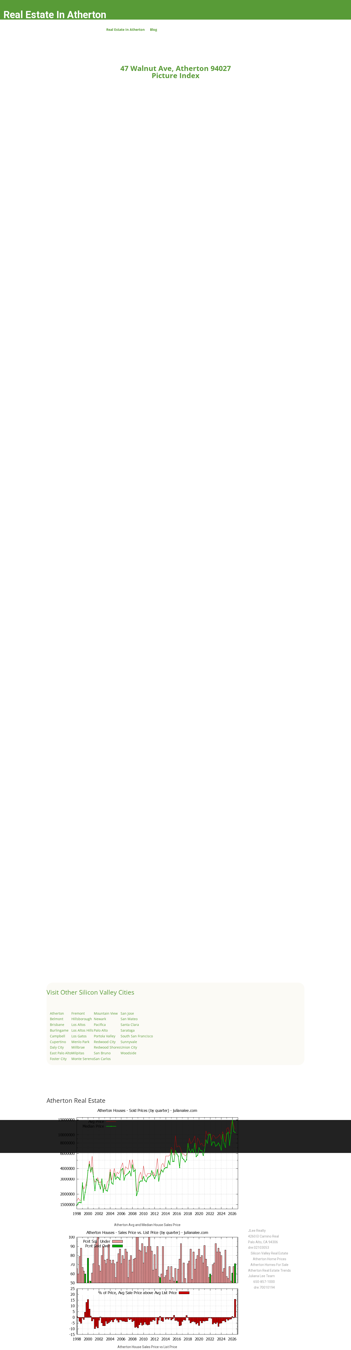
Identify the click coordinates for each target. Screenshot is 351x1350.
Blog (153, 30)
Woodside (128, 1053)
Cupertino (58, 1041)
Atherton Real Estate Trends (269, 1270)
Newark (100, 1019)
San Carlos (102, 1058)
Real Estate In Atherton (125, 30)
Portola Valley (104, 1036)
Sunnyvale (129, 1041)
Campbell (57, 1036)
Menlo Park (80, 1041)
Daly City (57, 1047)
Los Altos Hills (82, 1030)
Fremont (78, 1013)
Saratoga (128, 1030)
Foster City (58, 1058)
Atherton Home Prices (269, 1259)
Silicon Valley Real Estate (269, 1253)
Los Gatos (79, 1036)
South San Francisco (137, 1036)
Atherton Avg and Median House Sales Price (147, 1225)
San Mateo (129, 1019)
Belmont (56, 1019)
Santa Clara (130, 1024)
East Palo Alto (60, 1053)
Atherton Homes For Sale (269, 1265)
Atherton (57, 1013)
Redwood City (105, 1041)
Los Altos (78, 1024)
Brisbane (57, 1024)
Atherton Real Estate (76, 1100)
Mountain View (106, 1013)
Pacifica (100, 1024)
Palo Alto (101, 1030)
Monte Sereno (82, 1058)
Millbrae (78, 1047)
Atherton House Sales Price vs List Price (147, 1347)
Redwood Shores (107, 1047)
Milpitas (77, 1053)
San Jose (127, 1013)
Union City (129, 1047)
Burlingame (59, 1030)
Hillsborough (81, 1019)
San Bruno (102, 1053)
